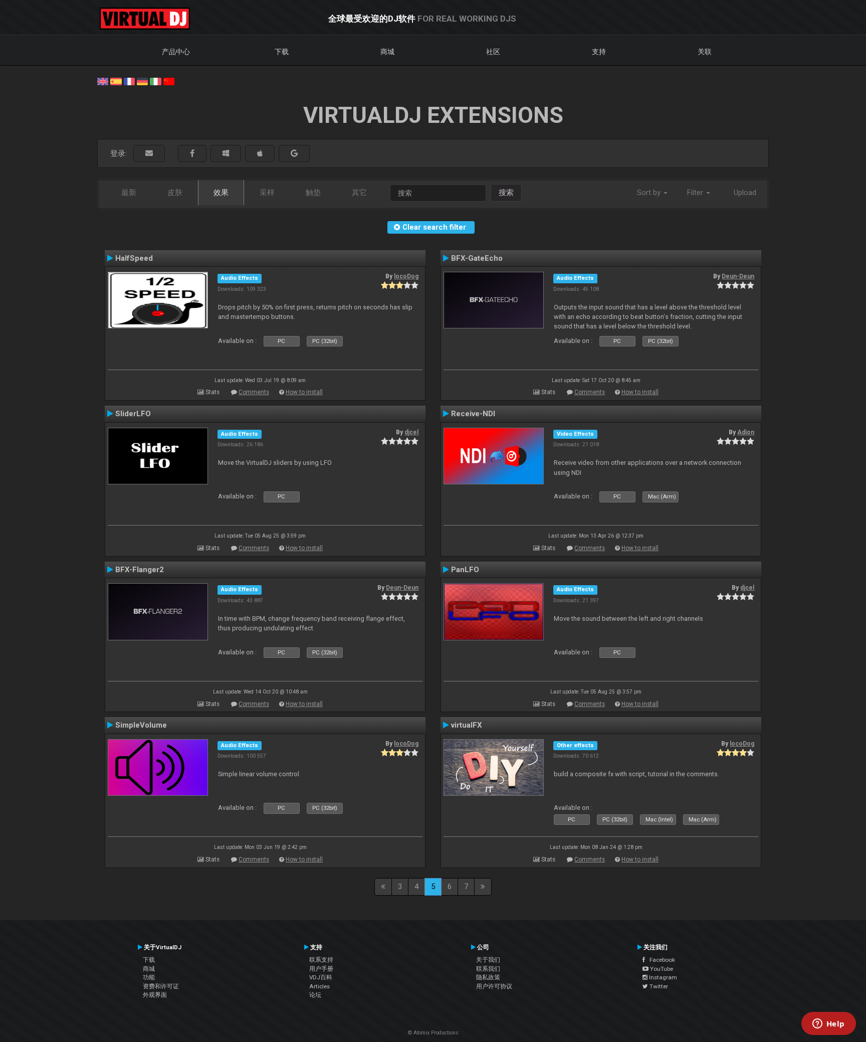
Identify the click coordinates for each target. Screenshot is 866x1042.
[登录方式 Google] (294, 153)
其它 (359, 192)
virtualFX (466, 725)
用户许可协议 (494, 986)
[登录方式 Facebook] (192, 153)
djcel (411, 432)
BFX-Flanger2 (139, 569)
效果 (221, 192)
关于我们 (488, 959)
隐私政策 (488, 977)
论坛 (315, 994)
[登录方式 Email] (149, 153)
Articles (319, 986)
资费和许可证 (161, 986)
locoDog (406, 276)
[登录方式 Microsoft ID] (225, 153)
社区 (493, 52)
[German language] (142, 80)
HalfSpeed (134, 258)
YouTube (660, 968)
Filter (696, 192)
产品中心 (176, 52)
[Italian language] (155, 80)
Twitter (658, 986)
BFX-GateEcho (477, 258)
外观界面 (155, 994)
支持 (599, 52)
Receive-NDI (473, 413)
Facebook (660, 959)
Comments (254, 392)
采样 (267, 192)
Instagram (662, 977)
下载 (282, 52)
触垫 (313, 192)
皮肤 (174, 192)
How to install (304, 392)
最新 (128, 192)
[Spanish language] (115, 80)
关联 (705, 52)
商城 (387, 52)
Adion (745, 432)
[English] (102, 80)
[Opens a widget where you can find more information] (828, 1024)
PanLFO (465, 569)
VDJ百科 (320, 977)
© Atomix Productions (433, 1032)
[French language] (129, 80)
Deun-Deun (738, 276)
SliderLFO (133, 413)
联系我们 (488, 968)
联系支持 (321, 959)
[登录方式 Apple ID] (260, 153)
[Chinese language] (168, 80)
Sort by (650, 192)
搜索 (506, 192)
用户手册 (321, 968)
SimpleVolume (141, 725)
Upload (745, 192)
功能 (149, 977)
